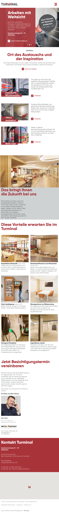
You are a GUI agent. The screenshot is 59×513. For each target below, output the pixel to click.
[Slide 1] (27, 45)
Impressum (20, 505)
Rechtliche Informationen (8, 505)
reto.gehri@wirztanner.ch (8, 422)
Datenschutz (27, 505)
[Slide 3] (31, 45)
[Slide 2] (29, 45)
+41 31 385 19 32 (8, 420)
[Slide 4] (31, 185)
